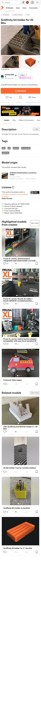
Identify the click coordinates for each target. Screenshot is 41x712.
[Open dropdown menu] (38, 19)
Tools (28, 14)
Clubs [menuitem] (24, 8)
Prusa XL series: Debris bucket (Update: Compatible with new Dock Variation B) (20, 340)
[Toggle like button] (4, 263)
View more (34, 223)
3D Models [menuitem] (9, 8)
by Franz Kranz (15, 177)
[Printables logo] (2, 8)
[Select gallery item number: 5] (23, 255)
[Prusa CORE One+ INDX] (20, 111)
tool (3, 148)
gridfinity (5, 153)
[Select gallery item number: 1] (17, 255)
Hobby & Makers (17, 14)
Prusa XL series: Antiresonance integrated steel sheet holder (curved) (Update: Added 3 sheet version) (19, 260)
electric (16, 148)
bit (9, 148)
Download (21, 91)
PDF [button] (36, 129)
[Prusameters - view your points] (27, 2)
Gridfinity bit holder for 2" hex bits (17, 548)
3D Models (6, 14)
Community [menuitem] (33, 8)
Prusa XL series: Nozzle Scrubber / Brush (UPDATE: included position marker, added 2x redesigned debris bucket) (18, 300)
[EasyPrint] (23, 2)
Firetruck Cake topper (12, 380)
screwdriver (26, 148)
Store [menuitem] (18, 8)
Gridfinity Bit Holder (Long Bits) (16, 508)
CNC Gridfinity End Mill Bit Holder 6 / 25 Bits (20, 428)
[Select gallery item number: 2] (19, 375)
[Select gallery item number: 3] (20, 255)
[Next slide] (38, 62)
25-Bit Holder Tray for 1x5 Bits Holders (19, 468)
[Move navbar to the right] (39, 8)
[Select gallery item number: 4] (22, 255)
